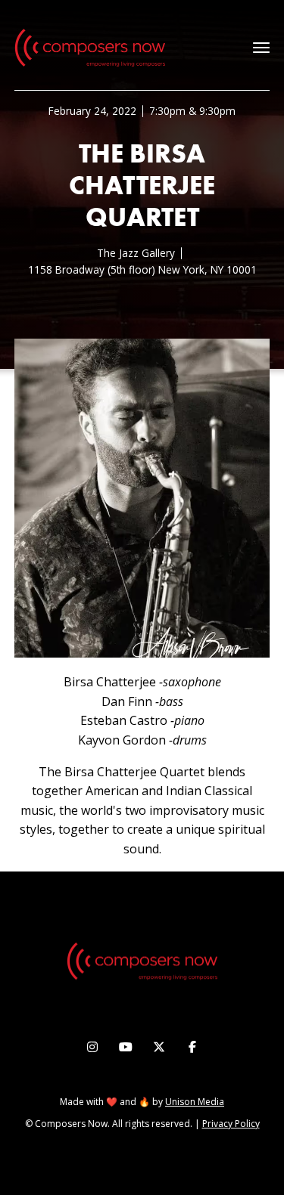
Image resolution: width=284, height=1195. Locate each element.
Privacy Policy (231, 1123)
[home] (90, 48)
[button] (261, 47)
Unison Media (194, 1101)
